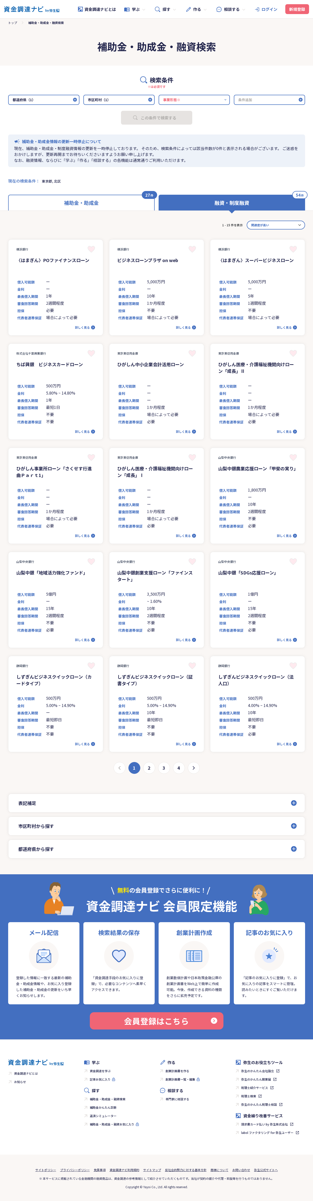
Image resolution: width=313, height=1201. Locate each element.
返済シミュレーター (103, 1116)
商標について (219, 1170)
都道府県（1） (24, 99)
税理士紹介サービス (254, 1088)
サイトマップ (152, 1170)
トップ (12, 22)
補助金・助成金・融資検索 (107, 1099)
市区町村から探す (36, 826)
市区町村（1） (99, 99)
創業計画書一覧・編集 (180, 1079)
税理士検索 (248, 1096)
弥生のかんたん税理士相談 (259, 1104)
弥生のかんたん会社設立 (257, 1071)
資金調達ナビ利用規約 (124, 1170)
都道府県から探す (36, 849)
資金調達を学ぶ (100, 1071)
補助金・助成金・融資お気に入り (112, 1124)
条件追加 (245, 99)
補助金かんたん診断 (103, 1107)
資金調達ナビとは (100, 9)
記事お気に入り (100, 1079)
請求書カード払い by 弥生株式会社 (264, 1124)
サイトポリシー (45, 1170)
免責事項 (100, 1170)
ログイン (269, 9)
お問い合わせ (241, 1170)
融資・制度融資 (232, 202)
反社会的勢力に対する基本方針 (186, 1170)
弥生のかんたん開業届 (256, 1079)
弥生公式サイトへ (266, 1170)
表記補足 (27, 803)
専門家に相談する (177, 1099)
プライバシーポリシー (75, 1170)
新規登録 (297, 9)
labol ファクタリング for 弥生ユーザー (267, 1132)
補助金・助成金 (81, 202)
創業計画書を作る (177, 1071)
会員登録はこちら (156, 1021)
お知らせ (20, 1082)
